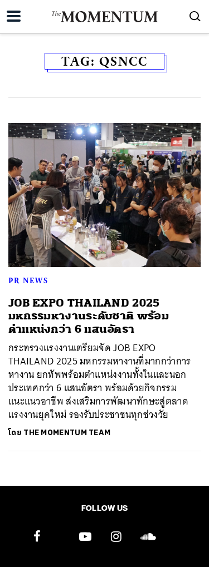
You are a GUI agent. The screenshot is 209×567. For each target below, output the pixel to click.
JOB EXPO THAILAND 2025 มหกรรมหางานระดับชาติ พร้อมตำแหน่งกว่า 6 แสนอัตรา (88, 316)
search (195, 16)
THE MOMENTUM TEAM (66, 432)
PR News (28, 280)
